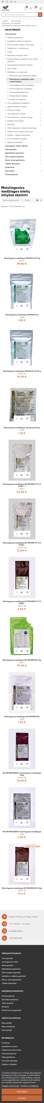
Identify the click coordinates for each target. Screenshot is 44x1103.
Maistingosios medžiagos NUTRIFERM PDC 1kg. (22, 660)
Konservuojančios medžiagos (21, 89)
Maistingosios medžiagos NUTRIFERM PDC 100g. (22, 888)
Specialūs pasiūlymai (10, 1000)
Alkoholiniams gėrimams (14, 153)
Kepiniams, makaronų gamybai (14, 976)
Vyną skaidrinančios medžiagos (22, 85)
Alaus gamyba (10, 149)
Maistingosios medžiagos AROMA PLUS (22, 315)
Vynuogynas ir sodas (10, 962)
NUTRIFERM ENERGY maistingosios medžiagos (22, 832)
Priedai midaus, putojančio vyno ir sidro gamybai (22, 60)
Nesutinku (22, 1091)
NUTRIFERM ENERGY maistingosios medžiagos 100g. (22, 774)
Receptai (5, 1007)
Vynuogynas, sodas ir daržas (16, 146)
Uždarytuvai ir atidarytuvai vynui (20, 132)
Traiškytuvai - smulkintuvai (17, 48)
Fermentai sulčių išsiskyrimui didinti (23, 76)
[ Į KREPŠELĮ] (22, 249)
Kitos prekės (10, 171)
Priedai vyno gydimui (18, 99)
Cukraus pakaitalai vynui (19, 92)
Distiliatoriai (9, 167)
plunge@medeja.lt (16, 931)
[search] (40, 14)
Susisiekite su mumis (9, 1046)
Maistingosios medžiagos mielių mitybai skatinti (22, 80)
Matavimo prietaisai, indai (17, 55)
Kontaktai (5, 1043)
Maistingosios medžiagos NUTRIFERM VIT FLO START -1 (22, 485)
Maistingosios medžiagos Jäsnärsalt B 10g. (22, 428)
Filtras (28, 200)
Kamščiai (11, 124)
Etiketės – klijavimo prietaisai (18, 135)
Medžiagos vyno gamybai (17, 72)
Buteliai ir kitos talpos (15, 121)
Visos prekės (12, 29)
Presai (9, 52)
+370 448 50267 (16, 938)
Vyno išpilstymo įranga (16, 114)
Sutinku (22, 1098)
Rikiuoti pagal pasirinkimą (13, 200)
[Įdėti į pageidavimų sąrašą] (27, 249)
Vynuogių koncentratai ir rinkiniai (20, 65)
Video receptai (7, 1003)
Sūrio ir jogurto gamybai (14, 157)
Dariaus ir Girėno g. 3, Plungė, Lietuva (23, 917)
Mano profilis (7, 1023)
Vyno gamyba (10, 34)
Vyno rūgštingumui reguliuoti (18, 103)
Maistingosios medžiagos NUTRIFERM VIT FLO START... (22, 544)
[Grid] (37, 200)
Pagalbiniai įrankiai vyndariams (19, 41)
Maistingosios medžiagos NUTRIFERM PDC (22, 717)
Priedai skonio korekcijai (19, 96)
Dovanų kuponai (11, 174)
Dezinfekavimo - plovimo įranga (20, 117)
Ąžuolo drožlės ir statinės (17, 107)
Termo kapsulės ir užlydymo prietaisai (22, 128)
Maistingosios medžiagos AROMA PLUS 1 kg (22, 258)
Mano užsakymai (8, 1027)
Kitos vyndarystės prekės (17, 139)
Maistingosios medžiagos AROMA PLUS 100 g (22, 371)
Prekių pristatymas (9, 1054)
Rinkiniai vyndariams (15, 38)
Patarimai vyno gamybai (11, 1010)
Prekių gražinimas (8, 1057)
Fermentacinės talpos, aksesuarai (20, 45)
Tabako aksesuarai (12, 164)
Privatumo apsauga (9, 1061)
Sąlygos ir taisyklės (9, 1064)
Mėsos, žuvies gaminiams (15, 160)
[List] (40, 200)
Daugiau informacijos (10, 1086)
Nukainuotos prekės (15, 142)
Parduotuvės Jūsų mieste (11, 1050)
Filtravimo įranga (14, 110)
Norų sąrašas (7, 1030)
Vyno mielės (12, 68)
